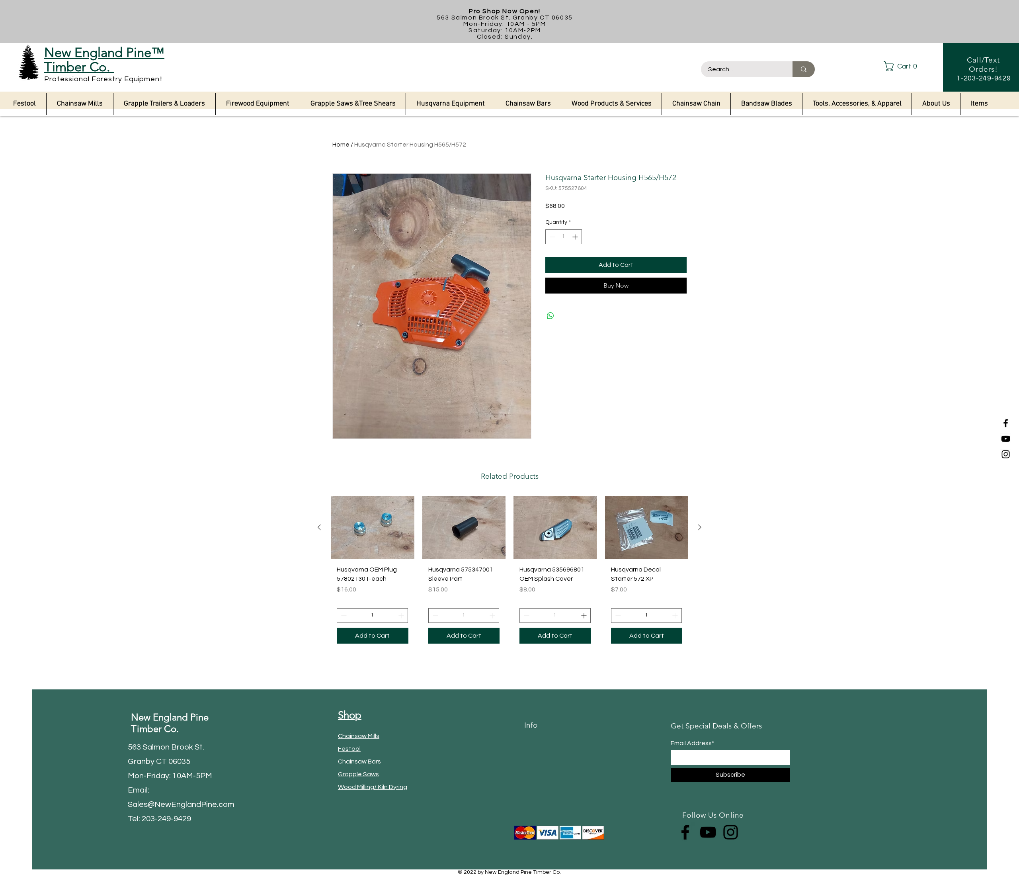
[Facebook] (1005, 423)
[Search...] (804, 69)
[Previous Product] (319, 527)
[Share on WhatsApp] (550, 316)
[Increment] (576, 237)
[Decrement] (551, 237)
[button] (907, 66)
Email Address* (692, 743)
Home (340, 144)
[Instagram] (1005, 454)
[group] (509, 573)
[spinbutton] (563, 237)
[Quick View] (372, 527)
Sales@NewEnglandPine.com (181, 804)
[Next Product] (700, 527)
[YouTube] (1005, 438)
